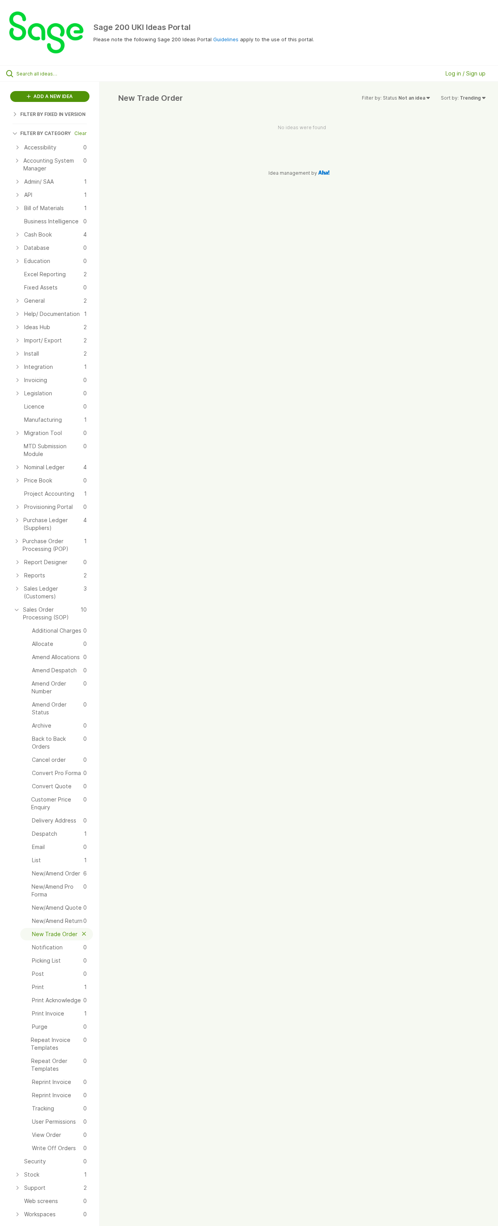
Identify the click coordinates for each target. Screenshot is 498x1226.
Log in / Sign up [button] (465, 73)
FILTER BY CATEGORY (45, 133)
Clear (80, 133)
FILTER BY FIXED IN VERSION (53, 114)
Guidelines (225, 39)
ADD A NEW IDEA (52, 96)
